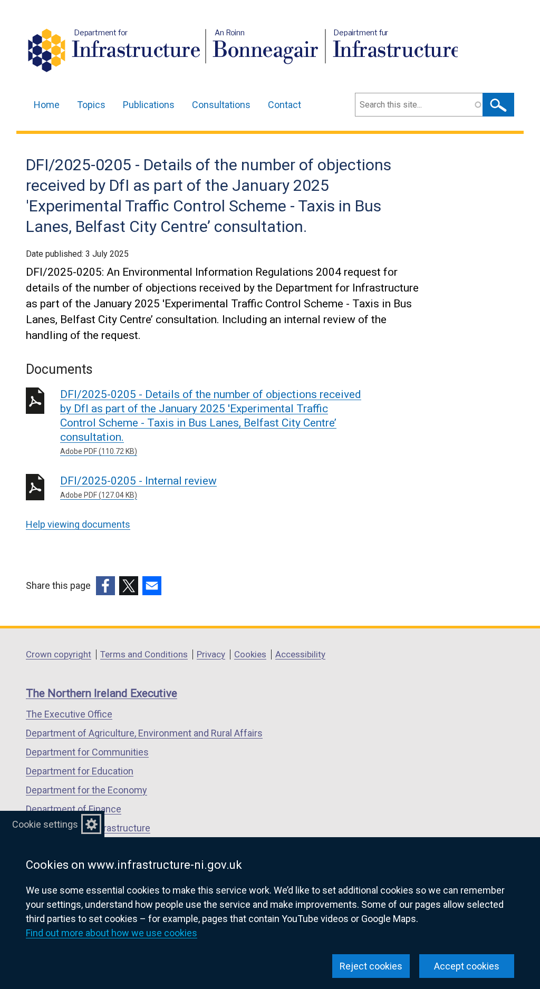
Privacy (211, 654)
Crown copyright (58, 654)
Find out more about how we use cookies (111, 932)
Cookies (250, 654)
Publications (149, 104)
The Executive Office (69, 714)
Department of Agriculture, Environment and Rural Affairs (144, 733)
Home (47, 104)
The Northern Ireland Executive (101, 693)
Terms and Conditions (144, 654)
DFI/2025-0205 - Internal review (138, 486)
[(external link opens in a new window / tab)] (105, 585)
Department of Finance (73, 809)
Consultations (221, 104)
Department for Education (79, 771)
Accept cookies (466, 966)
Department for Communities (87, 752)
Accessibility (300, 654)
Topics (91, 104)
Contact (284, 104)
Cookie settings (45, 824)
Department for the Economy (86, 790)
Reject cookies (371, 966)
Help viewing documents (78, 524)
